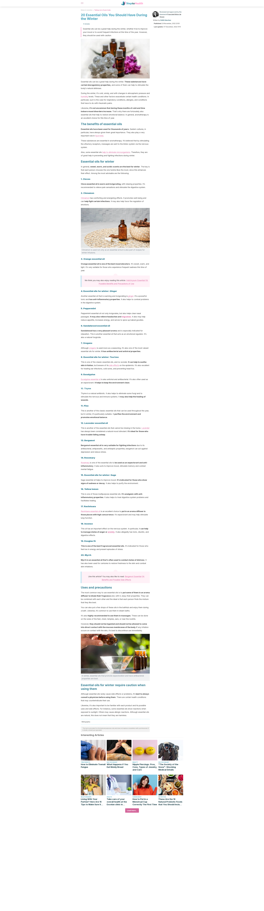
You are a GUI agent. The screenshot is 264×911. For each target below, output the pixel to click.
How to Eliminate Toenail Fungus (93, 765)
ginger (130, 296)
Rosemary (85, 463)
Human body (137, 797)
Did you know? (112, 762)
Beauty (135, 762)
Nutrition (162, 797)
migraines (126, 317)
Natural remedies (86, 10)
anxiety (111, 532)
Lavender (145, 428)
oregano (93, 348)
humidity (84, 96)
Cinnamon (85, 198)
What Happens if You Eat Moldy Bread (117, 765)
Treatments (85, 762)
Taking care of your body (102, 10)
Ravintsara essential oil (90, 511)
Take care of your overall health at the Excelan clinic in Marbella (117, 802)
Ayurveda (99, 136)
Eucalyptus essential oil (91, 379)
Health (109, 797)
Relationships (86, 797)
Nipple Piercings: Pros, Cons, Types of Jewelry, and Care (145, 767)
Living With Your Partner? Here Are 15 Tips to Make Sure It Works (91, 802)
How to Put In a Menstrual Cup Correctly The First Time (145, 802)
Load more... (132, 810)
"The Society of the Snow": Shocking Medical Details (168, 767)
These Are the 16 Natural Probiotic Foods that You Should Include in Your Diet (170, 802)
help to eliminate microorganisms (116, 152)
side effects (114, 365)
